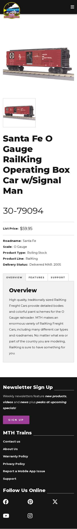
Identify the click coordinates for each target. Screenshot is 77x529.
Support (58, 277)
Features (37, 277)
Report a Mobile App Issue (24, 471)
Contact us (11, 441)
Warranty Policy (15, 456)
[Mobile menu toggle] (72, 7)
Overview (14, 277)
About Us (10, 449)
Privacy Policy (14, 464)
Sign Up (16, 419)
